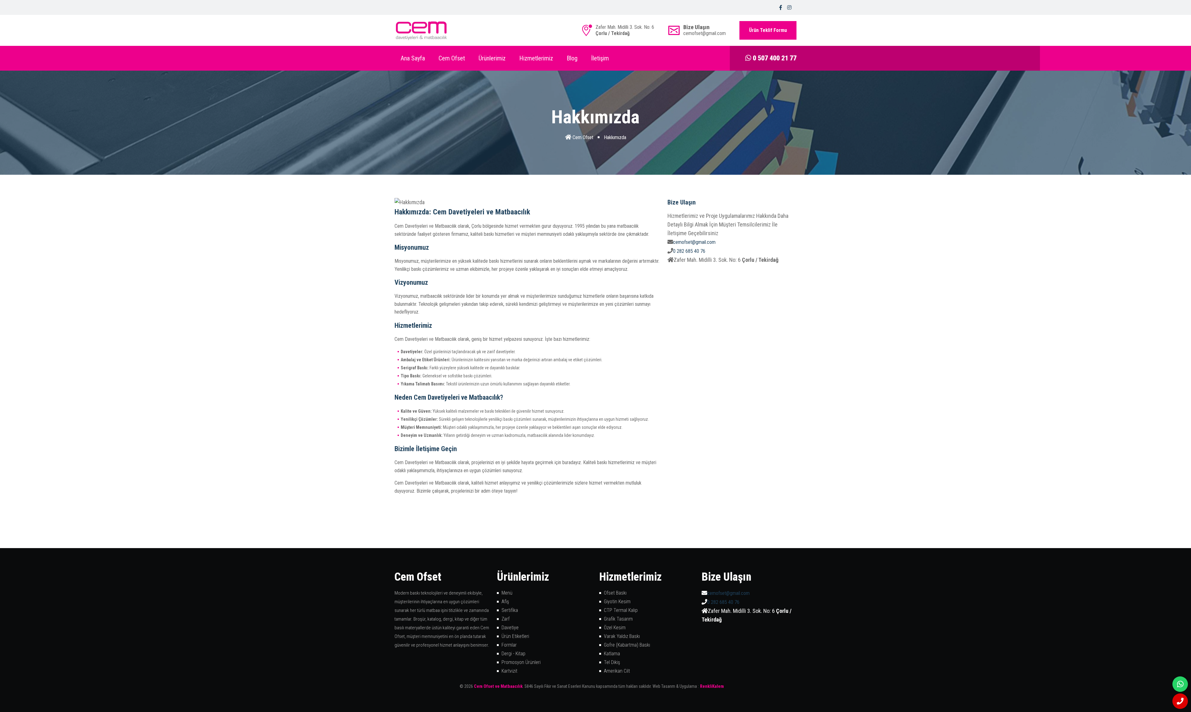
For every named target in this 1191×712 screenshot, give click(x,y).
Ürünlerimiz (492, 58)
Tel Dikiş (612, 662)
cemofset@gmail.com (694, 242)
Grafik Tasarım (618, 619)
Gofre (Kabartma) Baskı (627, 645)
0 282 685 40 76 (689, 251)
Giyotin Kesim (617, 601)
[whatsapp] (1180, 684)
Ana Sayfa (413, 58)
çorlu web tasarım (716, 686)
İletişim (600, 58)
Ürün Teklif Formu (768, 30)
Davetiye (510, 628)
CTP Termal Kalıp (621, 610)
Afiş (505, 601)
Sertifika (510, 610)
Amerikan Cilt (617, 671)
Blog (572, 58)
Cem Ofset (452, 58)
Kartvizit (509, 671)
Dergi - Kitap (513, 654)
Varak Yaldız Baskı (622, 636)
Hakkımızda (615, 137)
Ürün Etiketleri (515, 636)
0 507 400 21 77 (773, 58)
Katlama (612, 654)
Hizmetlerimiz (536, 58)
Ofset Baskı (615, 593)
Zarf (506, 619)
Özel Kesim (615, 628)
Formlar (509, 645)
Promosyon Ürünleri (521, 662)
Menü (507, 593)
